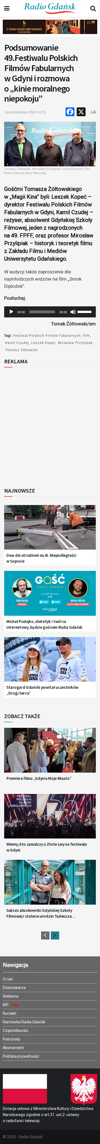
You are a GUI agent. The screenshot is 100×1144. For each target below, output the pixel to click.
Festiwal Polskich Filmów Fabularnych (47, 336)
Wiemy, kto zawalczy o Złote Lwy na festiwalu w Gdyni (46, 847)
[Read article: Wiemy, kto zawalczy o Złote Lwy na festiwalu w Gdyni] (50, 819)
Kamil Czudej (17, 343)
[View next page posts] (55, 935)
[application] (50, 311)
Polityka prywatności (21, 1056)
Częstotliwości (15, 1030)
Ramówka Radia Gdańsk (24, 1022)
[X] (81, 112)
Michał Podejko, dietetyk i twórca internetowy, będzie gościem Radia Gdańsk (44, 624)
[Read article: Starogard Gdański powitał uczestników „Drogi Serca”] (50, 662)
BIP (6, 1005)
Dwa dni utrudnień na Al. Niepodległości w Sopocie (41, 558)
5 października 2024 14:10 (25, 112)
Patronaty (11, 1039)
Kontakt (9, 1013)
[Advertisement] (50, 425)
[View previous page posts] (45, 935)
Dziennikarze (14, 987)
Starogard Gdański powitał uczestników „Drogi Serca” (42, 690)
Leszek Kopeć (43, 343)
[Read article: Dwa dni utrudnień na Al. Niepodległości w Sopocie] (50, 530)
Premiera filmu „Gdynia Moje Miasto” (39, 778)
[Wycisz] (73, 312)
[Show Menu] (6, 8)
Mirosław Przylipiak (75, 343)
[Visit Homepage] (50, 8)
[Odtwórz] (11, 312)
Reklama (10, 996)
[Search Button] (93, 8)
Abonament (13, 1047)
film (86, 336)
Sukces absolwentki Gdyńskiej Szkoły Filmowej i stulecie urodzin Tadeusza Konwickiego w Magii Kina (39, 913)
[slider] (85, 311)
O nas (8, 979)
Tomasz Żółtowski (21, 350)
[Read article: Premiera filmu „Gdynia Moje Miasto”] (50, 753)
